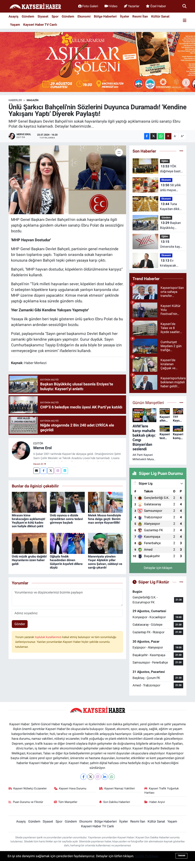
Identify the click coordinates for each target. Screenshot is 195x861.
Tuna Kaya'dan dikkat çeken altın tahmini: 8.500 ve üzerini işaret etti (171, 206)
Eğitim (164, 161)
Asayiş (13, 16)
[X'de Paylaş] (153, 136)
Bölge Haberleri (105, 16)
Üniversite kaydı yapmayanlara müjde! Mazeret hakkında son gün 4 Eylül (171, 244)
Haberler (15, 100)
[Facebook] (43, 471)
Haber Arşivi (157, 802)
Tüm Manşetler (67, 802)
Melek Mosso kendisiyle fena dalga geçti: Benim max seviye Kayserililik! (104, 519)
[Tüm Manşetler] (181, 402)
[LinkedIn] (104, 777)
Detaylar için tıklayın (158, 568)
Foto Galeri (90, 6)
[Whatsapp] (112, 777)
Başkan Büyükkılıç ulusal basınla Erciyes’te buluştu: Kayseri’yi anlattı (171, 225)
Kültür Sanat (160, 16)
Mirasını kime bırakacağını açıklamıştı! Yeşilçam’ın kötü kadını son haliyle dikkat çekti (28, 521)
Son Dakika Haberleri (116, 802)
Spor (55, 16)
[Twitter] (50, 471)
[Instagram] (58, 471)
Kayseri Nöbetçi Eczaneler (30, 788)
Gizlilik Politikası (146, 856)
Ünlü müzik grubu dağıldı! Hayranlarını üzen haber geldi (29, 560)
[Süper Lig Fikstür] (181, 582)
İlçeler (124, 16)
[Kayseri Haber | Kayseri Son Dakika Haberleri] (35, 6)
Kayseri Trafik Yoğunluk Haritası (161, 790)
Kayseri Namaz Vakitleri (119, 788)
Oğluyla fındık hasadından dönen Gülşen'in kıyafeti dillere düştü (66, 562)
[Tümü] (181, 151)
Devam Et (38, 464)
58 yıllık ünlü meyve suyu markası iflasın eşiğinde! (171, 187)
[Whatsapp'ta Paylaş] (160, 136)
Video (113, 6)
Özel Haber (158, 6)
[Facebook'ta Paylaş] (146, 136)
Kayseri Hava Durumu (72, 788)
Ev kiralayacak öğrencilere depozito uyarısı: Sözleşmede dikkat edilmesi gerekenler (171, 263)
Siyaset (43, 16)
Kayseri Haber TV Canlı (40, 24)
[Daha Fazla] (168, 136)
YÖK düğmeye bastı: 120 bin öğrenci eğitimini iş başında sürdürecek (171, 169)
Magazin (32, 100)
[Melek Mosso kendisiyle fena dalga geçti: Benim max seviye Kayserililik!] (105, 502)
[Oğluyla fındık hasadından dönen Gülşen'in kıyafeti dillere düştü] (67, 543)
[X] (90, 777)
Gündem (28, 16)
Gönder (19, 624)
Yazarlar (133, 6)
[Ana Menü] (184, 21)
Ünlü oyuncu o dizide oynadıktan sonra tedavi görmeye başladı (66, 519)
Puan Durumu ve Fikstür (28, 802)
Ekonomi (84, 16)
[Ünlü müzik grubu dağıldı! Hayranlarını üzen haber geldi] (29, 543)
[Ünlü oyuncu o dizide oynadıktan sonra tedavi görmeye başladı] (67, 502)
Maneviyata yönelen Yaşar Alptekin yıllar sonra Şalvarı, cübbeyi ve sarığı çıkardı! (105, 562)
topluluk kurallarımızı (48, 637)
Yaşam (15, 24)
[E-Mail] (36, 471)
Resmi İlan (140, 16)
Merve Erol (42, 448)
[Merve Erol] (21, 450)
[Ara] (184, 6)
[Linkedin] (65, 471)
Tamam (181, 855)
